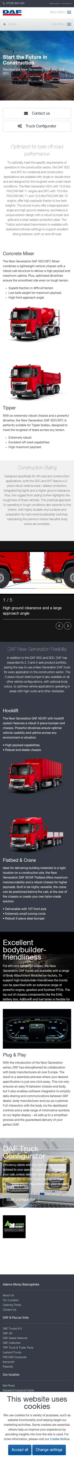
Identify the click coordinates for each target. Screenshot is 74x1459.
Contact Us (9, 1310)
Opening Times (12, 1305)
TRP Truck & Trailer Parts (18, 1347)
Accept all (20, 1450)
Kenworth (8, 1362)
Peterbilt (8, 1367)
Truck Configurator (40, 126)
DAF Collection (66, 3)
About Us (8, 1295)
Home (12, 24)
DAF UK (7, 1333)
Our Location (11, 1300)
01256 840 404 (15, 3)
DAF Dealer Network (15, 1338)
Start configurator (20, 1200)
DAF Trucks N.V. (13, 1328)
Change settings (49, 1450)
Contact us (40, 114)
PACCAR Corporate (15, 1357)
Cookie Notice (59, 1439)
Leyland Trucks (12, 1352)
